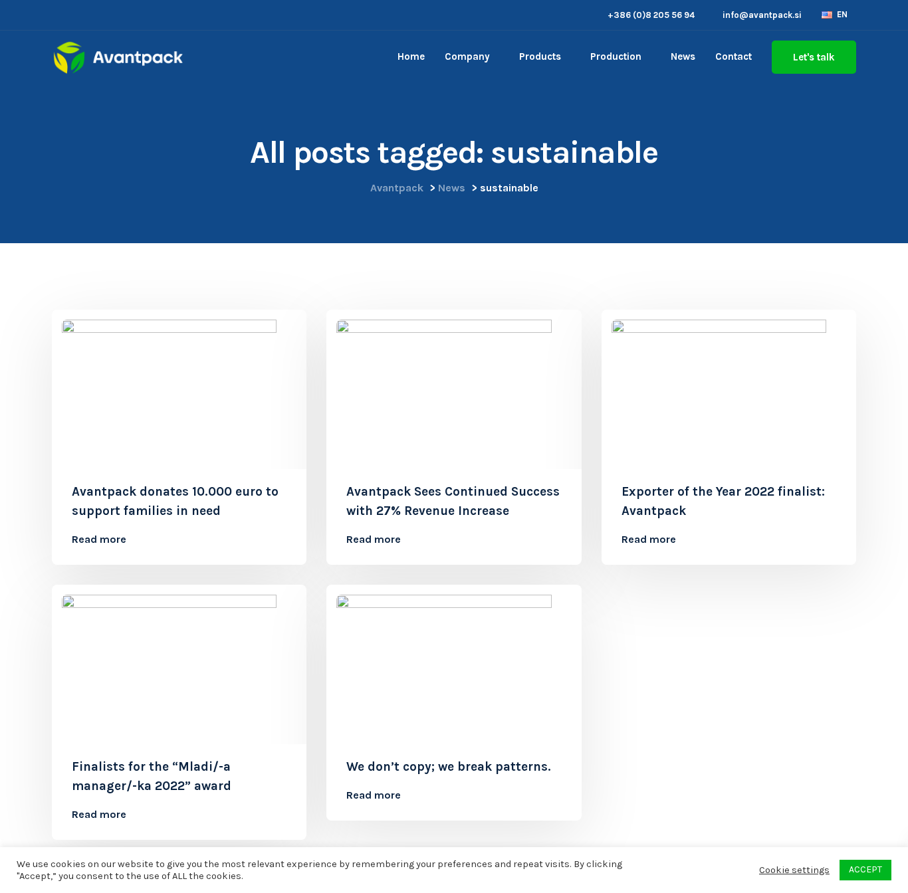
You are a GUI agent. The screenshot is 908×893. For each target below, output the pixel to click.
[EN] (827, 14)
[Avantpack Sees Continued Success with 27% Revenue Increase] (453, 387)
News (683, 56)
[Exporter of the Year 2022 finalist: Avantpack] (729, 387)
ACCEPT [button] (865, 869)
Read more (99, 539)
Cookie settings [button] (794, 870)
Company (467, 56)
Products (540, 56)
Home (411, 56)
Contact (733, 56)
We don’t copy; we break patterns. (448, 766)
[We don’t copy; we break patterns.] (453, 662)
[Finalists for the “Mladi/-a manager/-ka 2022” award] (179, 662)
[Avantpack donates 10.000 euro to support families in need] (179, 387)
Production (615, 56)
